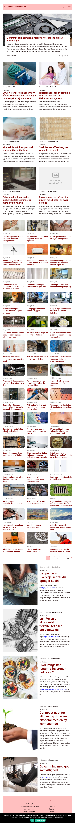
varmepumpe (46, 777)
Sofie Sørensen (11, 55)
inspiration (6, 90)
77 (68, 558)
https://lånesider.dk (48, 588)
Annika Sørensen (53, 141)
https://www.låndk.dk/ (51, 637)
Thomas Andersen (19, 87)
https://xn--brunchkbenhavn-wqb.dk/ (53, 689)
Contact (51, 812)
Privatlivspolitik (40, 820)
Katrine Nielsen (54, 87)
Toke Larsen (15, 141)
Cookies (51, 809)
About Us (52, 806)
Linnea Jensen (53, 760)
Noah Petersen (57, 612)
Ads (51, 804)
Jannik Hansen (52, 191)
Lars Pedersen (15, 191)
